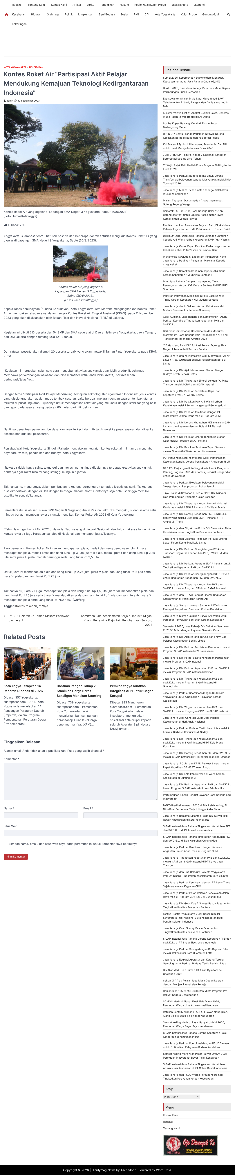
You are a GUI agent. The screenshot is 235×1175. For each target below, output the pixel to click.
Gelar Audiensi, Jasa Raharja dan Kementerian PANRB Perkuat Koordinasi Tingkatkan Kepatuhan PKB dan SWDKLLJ (195, 320)
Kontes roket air (26, 606)
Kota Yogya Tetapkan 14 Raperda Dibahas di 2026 (23, 688)
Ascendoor (128, 1170)
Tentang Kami (37, 4)
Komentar (11, 759)
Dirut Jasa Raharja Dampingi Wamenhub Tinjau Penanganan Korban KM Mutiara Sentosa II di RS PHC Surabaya (195, 285)
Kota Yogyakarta (165, 14)
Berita (90, 4)
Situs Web (10, 826)
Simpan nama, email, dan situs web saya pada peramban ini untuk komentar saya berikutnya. (73, 844)
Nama (9, 808)
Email (88, 808)
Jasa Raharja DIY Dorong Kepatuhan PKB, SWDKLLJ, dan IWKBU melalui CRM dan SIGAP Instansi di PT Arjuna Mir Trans (195, 517)
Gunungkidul (210, 14)
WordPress (163, 1170)
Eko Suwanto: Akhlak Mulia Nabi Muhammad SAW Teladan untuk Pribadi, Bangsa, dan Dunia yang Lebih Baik (195, 102)
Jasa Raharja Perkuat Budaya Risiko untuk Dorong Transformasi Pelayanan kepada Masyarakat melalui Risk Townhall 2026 (197, 179)
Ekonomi (199, 4)
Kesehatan (19, 14)
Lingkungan (85, 14)
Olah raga (53, 14)
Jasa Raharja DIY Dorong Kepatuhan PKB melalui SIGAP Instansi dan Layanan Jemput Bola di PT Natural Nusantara (196, 426)
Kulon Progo (189, 14)
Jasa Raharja (179, 4)
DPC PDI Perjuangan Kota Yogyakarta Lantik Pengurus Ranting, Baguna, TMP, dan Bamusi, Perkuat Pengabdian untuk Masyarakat (197, 472)
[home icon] (6, 14)
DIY (146, 14)
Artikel (77, 4)
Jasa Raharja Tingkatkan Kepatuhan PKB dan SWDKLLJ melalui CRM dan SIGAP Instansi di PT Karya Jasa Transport (196, 861)
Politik (69, 14)
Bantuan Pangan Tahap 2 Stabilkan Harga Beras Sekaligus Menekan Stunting (79, 691)
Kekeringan (19, 24)
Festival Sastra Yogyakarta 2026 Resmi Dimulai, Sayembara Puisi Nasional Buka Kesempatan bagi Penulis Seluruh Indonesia (193, 917)
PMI (136, 14)
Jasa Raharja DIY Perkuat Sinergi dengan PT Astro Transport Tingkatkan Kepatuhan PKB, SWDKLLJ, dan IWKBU (195, 553)
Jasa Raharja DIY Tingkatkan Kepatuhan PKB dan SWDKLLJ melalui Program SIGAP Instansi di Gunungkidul (193, 682)
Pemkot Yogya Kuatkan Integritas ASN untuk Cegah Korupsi (131, 691)
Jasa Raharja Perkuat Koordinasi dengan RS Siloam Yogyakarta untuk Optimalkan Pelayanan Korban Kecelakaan (193, 696)
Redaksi (17, 4)
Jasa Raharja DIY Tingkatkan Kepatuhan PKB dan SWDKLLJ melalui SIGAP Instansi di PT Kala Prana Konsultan (193, 742)
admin (10, 100)
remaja (43, 606)
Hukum (124, 4)
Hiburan (36, 14)
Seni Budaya (107, 14)
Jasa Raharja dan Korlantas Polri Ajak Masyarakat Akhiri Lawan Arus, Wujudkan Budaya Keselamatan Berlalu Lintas (196, 359)
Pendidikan (107, 4)
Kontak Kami (59, 4)
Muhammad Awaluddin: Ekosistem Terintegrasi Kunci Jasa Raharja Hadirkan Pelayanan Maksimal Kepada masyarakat (194, 260)
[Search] (228, 14)
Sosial (124, 14)
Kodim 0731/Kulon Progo (150, 4)
